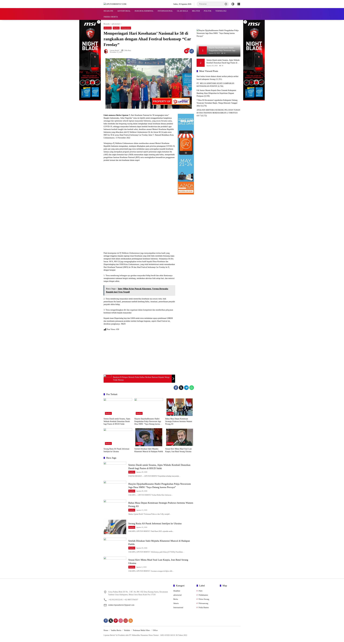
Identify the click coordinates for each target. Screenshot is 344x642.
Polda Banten (204, 608)
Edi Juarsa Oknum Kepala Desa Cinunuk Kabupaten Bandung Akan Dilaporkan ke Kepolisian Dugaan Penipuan (216, 93)
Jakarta (176, 603)
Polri (200, 591)
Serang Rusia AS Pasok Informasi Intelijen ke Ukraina (116, 450)
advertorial (107, 28)
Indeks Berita (116, 630)
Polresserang (203, 603)
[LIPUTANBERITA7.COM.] (115, 4)
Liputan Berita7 (114, 50)
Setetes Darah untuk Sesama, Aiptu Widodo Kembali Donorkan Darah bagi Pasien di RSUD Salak (117, 421)
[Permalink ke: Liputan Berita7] (107, 51)
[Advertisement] (139, 352)
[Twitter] (181, 387)
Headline (116, 28)
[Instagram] (121, 620)
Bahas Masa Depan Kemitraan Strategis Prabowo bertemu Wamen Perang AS (178, 421)
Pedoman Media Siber (141, 630)
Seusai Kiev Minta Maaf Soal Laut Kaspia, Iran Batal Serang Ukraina (178, 450)
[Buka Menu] (238, 4)
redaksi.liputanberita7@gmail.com (121, 605)
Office (155, 630)
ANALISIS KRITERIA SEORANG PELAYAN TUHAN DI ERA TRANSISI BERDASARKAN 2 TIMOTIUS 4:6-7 (218, 113)
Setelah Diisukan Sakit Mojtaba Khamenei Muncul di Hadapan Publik (148, 450)
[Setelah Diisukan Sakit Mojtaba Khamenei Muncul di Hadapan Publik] (148, 437)
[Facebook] (176, 387)
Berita (175, 599)
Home (106, 630)
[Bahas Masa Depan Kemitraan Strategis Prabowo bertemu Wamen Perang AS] (179, 407)
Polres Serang (204, 599)
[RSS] (130, 620)
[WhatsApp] (191, 387)
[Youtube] (125, 620)
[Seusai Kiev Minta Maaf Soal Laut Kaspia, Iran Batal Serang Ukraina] (179, 437)
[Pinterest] (116, 620)
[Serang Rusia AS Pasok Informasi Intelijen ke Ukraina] (118, 437)
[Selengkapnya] (137, 586)
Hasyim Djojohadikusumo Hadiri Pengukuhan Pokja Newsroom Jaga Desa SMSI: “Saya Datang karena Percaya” (147, 421)
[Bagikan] (191, 51)
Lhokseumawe (125, 28)
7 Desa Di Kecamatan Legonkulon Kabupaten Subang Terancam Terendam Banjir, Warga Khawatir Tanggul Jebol (217, 103)
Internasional (178, 608)
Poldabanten (203, 595)
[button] (226, 4)
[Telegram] (186, 387)
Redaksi (127, 630)
